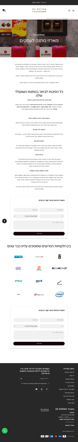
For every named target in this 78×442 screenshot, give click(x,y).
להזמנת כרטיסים (69, 372)
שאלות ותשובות (70, 379)
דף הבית (72, 18)
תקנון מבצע (71, 386)
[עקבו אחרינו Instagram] (41, 389)
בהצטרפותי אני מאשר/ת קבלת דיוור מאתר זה (34, 383)
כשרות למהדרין (69, 382)
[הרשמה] (21, 378)
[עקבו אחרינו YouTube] (36, 389)
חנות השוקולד (70, 399)
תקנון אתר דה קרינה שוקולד (66, 389)
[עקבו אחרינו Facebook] (46, 389)
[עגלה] (5, 11)
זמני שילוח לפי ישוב (68, 396)
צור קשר (71, 375)
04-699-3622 (69, 421)
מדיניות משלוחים (69, 393)
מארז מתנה (71, 403)
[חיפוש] (69, 11)
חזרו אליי (39, 233)
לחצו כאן (71, 417)
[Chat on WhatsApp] (5, 431)
